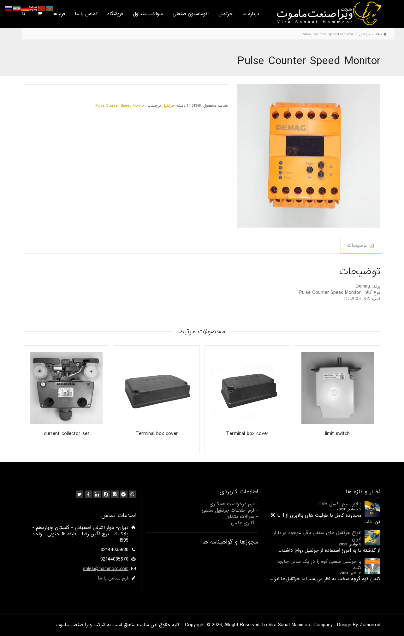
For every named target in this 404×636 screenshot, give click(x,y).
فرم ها (58, 14)
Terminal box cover (247, 433)
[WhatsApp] (132, 494)
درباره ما (250, 14)
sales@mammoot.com (105, 569)
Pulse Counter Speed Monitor (120, 106)
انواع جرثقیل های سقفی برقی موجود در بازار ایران (317, 536)
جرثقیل (225, 14)
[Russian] (9, 8)
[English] (33, 8)
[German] (25, 8)
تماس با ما (86, 14)
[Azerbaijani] (50, 8)
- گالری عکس (244, 523)
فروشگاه (115, 14)
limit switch (337, 433)
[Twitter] (79, 494)
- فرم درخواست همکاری (234, 504)
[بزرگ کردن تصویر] (308, 155)
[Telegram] (124, 494)
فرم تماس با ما (113, 578)
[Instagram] (115, 494)
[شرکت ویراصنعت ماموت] (328, 13)
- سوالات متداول (241, 516)
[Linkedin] (97, 494)
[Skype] (106, 494)
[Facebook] (88, 494)
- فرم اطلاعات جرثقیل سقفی (230, 510)
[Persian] (17, 8)
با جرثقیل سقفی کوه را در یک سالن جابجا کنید (319, 565)
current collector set (66, 433)
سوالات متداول (148, 14)
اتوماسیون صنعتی (191, 14)
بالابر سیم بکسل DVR (339, 504)
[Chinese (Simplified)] (42, 8)
